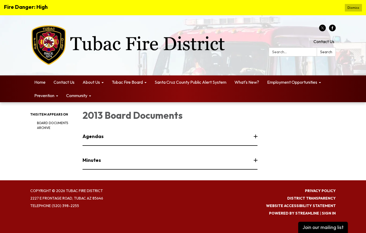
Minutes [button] (92, 160)
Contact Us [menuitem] (64, 82)
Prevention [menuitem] (44, 95)
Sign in (329, 213)
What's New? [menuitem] (246, 82)
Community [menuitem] (76, 95)
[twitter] (322, 29)
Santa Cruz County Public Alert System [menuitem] (190, 82)
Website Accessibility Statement (301, 205)
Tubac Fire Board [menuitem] (127, 82)
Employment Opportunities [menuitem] (292, 82)
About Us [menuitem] (91, 82)
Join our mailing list (322, 227)
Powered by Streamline (294, 213)
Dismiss (353, 8)
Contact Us (323, 41)
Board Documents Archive (52, 125)
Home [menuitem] (40, 82)
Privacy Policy (320, 190)
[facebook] (332, 29)
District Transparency (311, 198)
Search (326, 51)
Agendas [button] (93, 136)
